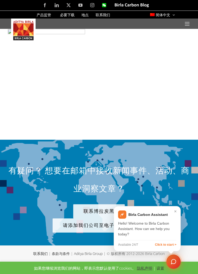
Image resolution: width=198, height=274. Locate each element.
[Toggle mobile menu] (187, 23)
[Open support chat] (173, 261)
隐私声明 (144, 268)
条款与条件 (61, 253)
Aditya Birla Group (88, 253)
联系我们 (40, 253)
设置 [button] (160, 268)
